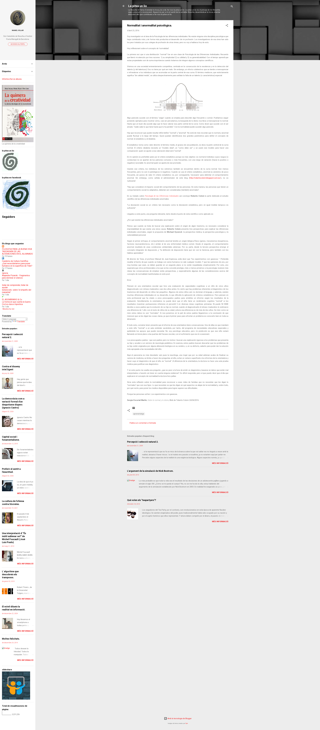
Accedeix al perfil (18, 44)
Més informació (220, 463)
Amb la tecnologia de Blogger (179, 718)
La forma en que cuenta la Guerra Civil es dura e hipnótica (16, 303)
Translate (21, 321)
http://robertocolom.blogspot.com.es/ (205, 178)
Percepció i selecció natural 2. (142, 441)
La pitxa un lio (137, 6)
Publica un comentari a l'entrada (143, 423)
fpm (187, 723)
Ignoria (5, 273)
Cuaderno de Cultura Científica (15, 261)
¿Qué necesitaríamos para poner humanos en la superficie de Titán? (17, 264)
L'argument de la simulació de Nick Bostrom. (150, 471)
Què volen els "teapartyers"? (141, 500)
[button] (226, 26)
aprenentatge (138, 414)
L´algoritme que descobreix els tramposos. (10, 574)
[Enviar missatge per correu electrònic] (133, 409)
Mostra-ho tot (8, 309)
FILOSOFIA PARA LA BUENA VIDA (17, 249)
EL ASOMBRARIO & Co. (12, 299)
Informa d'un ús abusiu (12, 79)
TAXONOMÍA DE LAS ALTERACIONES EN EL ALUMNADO (17, 252)
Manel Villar (18, 30)
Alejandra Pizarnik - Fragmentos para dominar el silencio (16, 276)
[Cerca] (231, 7)
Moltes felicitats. (11, 638)
